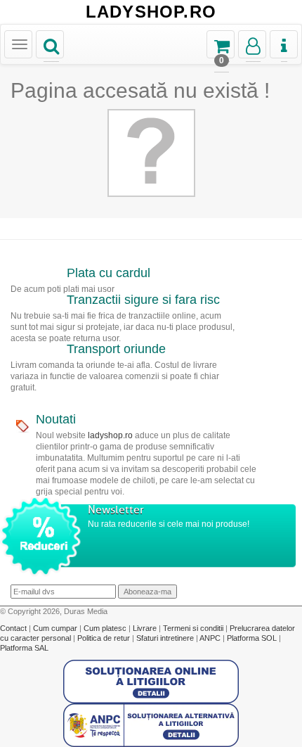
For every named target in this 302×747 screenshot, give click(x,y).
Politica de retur (104, 638)
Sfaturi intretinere (166, 638)
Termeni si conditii (194, 628)
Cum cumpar (56, 628)
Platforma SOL (252, 638)
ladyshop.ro (110, 435)
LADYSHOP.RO (151, 12)
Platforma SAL (24, 648)
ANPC (210, 638)
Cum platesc (106, 628)
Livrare (146, 628)
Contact (14, 628)
